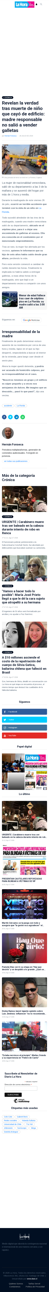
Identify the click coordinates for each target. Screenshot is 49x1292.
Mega (33, 1128)
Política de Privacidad (35, 1286)
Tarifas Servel (34, 1284)
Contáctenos (14, 1286)
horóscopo (22, 1128)
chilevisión (8, 1128)
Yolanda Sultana (28, 1120)
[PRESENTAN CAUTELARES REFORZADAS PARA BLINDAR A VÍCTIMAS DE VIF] (18, 771)
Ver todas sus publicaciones (15, 461)
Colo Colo (8, 1117)
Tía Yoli (29, 1124)
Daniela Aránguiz (11, 1132)
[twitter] (10, 417)
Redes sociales (10, 1120)
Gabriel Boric (22, 1117)
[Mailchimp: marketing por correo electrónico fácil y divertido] (21, 1103)
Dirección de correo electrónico (18, 1084)
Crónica (8, 480)
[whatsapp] (22, 417)
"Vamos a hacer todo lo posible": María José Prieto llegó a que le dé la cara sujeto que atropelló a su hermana (23, 596)
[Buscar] (41, 4)
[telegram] (16, 417)
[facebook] (4, 417)
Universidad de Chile (12, 1124)
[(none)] (8, 433)
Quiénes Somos (16, 1284)
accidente (8, 406)
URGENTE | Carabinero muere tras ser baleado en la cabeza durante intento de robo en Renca (23, 527)
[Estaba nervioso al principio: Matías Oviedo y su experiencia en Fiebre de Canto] (24, 1036)
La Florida (21, 406)
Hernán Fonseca (10, 136)
